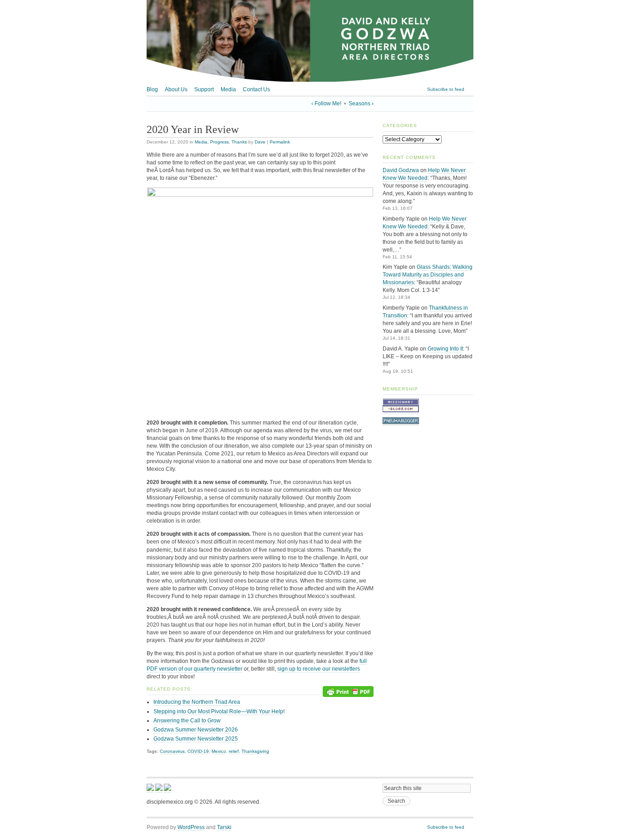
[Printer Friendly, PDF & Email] (348, 691)
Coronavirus (172, 751)
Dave (260, 141)
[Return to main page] (310, 80)
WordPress (191, 827)
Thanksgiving (255, 751)
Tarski (224, 827)
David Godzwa (401, 170)
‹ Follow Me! (326, 103)
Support (204, 89)
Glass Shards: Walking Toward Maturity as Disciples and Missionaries (427, 275)
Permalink (280, 141)
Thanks (239, 141)
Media (228, 89)
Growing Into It (445, 349)
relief (234, 751)
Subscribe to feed (445, 89)
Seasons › (361, 103)
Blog (152, 89)
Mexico (219, 751)
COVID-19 (198, 751)
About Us (176, 89)
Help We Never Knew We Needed (424, 174)
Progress (219, 141)
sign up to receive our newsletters (318, 669)
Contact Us (256, 89)
